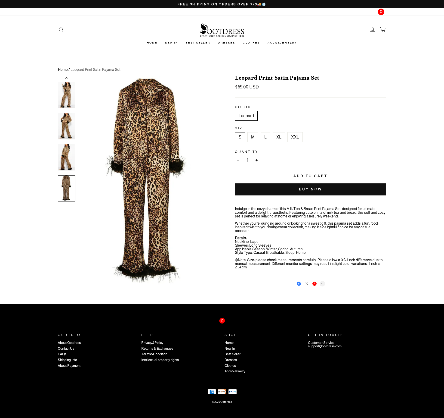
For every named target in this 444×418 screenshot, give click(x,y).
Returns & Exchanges (157, 348)
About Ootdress (69, 343)
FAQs (62, 354)
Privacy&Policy (152, 343)
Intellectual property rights (160, 360)
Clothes (251, 42)
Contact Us (66, 348)
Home (152, 42)
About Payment (69, 366)
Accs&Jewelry (282, 42)
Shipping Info (67, 360)
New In (171, 42)
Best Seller (198, 42)
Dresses (226, 42)
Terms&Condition (154, 354)
